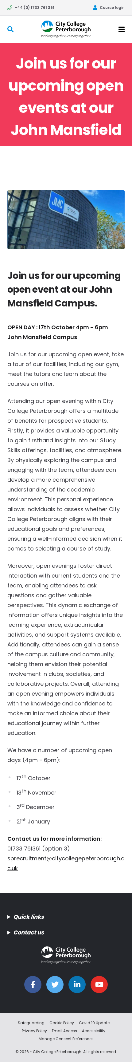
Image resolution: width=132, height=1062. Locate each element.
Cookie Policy (61, 1022)
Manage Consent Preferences (66, 1038)
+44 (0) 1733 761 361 (34, 7)
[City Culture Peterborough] (66, 28)
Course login (112, 7)
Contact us (28, 932)
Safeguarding (31, 1022)
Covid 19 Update (94, 1022)
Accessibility (93, 1030)
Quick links (28, 917)
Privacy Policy (34, 1030)
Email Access (64, 1030)
